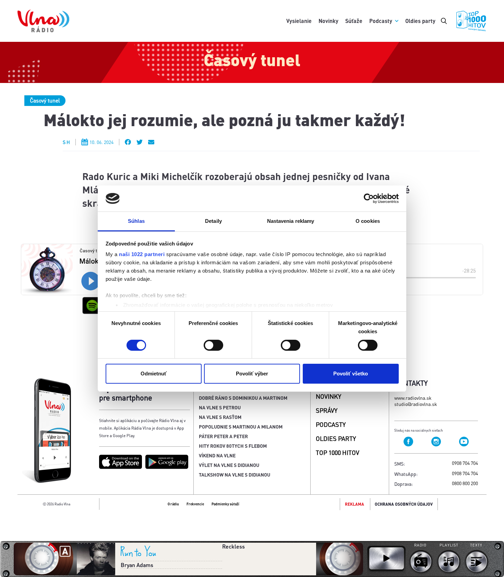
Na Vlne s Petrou (220, 407)
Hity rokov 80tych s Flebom (233, 446)
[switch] (213, 345)
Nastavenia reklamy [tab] (290, 221)
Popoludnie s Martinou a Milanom (241, 426)
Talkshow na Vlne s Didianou (234, 474)
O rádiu (173, 504)
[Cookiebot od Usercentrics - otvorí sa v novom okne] (369, 198)
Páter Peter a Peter (223, 436)
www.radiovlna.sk (413, 398)
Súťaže (353, 20)
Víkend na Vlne (217, 455)
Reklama (354, 504)
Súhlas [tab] (136, 221)
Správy (326, 410)
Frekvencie (195, 504)
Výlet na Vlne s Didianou (229, 465)
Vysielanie (299, 20)
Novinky (328, 20)
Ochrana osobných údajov (404, 504)
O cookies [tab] (368, 221)
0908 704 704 (465, 463)
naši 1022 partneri (142, 254)
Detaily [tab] (213, 221)
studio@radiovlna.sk (415, 404)
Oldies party (420, 20)
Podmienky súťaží (225, 504)
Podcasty (380, 20)
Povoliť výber (252, 373)
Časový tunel (45, 100)
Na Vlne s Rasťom (220, 417)
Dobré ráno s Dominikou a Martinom (243, 398)
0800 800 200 (465, 483)
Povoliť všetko (350, 373)
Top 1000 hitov (337, 452)
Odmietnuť (154, 373)
